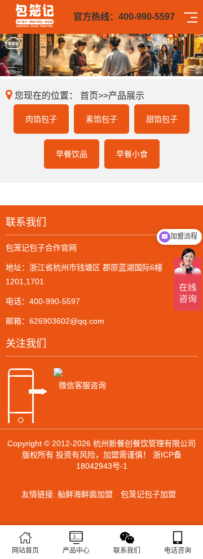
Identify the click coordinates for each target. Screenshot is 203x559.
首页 (89, 95)
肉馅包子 (41, 119)
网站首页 (25, 550)
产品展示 (126, 95)
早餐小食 (132, 154)
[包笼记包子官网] (35, 14)
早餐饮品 (71, 154)
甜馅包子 (162, 119)
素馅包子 (101, 119)
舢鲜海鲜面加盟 (85, 494)
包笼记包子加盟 (148, 494)
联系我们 (126, 550)
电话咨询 (177, 550)
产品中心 (76, 550)
